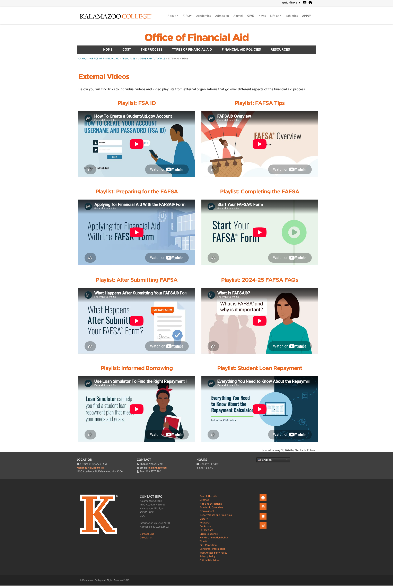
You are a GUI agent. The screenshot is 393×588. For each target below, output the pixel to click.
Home (108, 49)
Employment (207, 511)
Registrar (205, 522)
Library (204, 518)
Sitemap (204, 499)
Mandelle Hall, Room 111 (90, 467)
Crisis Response (209, 533)
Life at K (275, 15)
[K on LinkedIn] (264, 519)
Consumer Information (213, 548)
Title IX (204, 541)
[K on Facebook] (264, 501)
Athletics (292, 15)
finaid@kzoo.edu (157, 467)
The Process (151, 49)
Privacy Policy (208, 556)
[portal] (310, 2)
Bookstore (205, 526)
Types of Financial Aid (192, 49)
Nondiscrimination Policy (214, 537)
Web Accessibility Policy (213, 552)
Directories (146, 537)
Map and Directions (211, 503)
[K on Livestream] (264, 528)
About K (172, 15)
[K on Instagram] (264, 510)
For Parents (206, 529)
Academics (203, 15)
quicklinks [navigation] (291, 2)
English (266, 459)
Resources (280, 49)
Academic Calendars (211, 507)
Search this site (208, 496)
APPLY (306, 15)
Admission (222, 15)
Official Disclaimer (210, 560)
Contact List (147, 533)
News (262, 15)
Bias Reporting (208, 545)
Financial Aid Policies (241, 49)
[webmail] (304, 2)
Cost (126, 49)
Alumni (238, 15)
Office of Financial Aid (196, 37)
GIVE (250, 15)
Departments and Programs (216, 514)
